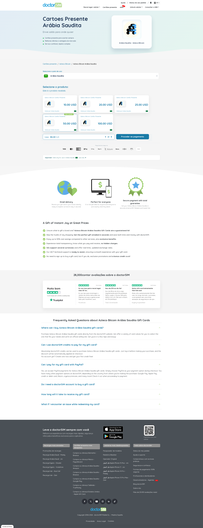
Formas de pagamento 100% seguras (144, 470)
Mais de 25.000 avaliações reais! (145, 492)
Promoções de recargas (52, 451)
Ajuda (123, 3)
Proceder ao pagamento (132, 136)
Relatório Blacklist (109, 455)
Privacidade (90, 521)
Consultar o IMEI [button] (151, 7)
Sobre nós (137, 488)
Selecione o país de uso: (52, 71)
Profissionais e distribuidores (144, 476)
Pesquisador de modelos (112, 451)
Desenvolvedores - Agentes (145, 480)
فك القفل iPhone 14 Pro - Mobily (114, 472)
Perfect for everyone (101, 202)
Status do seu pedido (137, 3)
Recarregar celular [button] (91, 7)
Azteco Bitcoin (65, 64)
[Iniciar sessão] (151, 3)
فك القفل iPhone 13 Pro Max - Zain (116, 479)
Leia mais (82, 157)
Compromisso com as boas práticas (143, 460)
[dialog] (7, 526)
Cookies (111, 521)
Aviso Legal (101, 521)
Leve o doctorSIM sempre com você (66, 429)
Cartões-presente (50, 64)
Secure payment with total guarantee (135, 202)
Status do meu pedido (141, 451)
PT (157, 3)
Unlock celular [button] (135, 7)
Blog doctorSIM (139, 484)
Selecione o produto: (56, 86)
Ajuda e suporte (139, 455)
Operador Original (110, 459)
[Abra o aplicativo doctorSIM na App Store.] (113, 429)
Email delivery (66, 202)
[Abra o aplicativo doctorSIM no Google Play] (113, 436)
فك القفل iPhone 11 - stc (114, 467)
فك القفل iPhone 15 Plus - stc (115, 463)
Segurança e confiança (141, 465)
